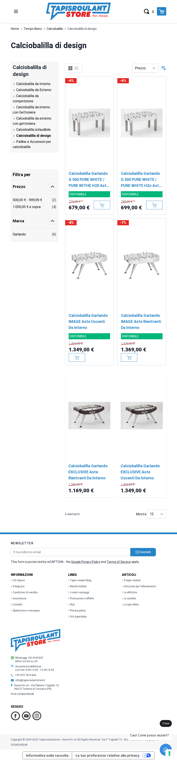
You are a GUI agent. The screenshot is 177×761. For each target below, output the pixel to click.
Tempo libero (33, 28)
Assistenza (19, 598)
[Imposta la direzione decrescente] (163, 68)
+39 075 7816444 (25, 675)
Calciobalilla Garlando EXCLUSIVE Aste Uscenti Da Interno (140, 472)
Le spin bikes (131, 604)
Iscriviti (145, 552)
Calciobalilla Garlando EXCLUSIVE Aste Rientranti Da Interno (88, 472)
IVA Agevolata (78, 616)
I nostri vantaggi (79, 592)
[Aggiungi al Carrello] (102, 205)
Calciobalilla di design (82, 28)
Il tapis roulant (132, 580)
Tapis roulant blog (80, 580)
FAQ (72, 604)
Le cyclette (130, 598)
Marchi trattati (78, 586)
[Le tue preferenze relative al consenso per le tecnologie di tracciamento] (169, 753)
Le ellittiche (130, 592)
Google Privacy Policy (85, 562)
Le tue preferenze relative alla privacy (107, 755)
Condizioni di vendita (25, 592)
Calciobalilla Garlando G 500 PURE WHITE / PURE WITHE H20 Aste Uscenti (89, 180)
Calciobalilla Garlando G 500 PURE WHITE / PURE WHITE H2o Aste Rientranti (141, 180)
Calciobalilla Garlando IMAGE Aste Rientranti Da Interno (141, 321)
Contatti (17, 604)
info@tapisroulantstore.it (30, 680)
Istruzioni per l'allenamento (140, 586)
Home (15, 28)
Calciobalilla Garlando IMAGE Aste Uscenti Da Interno (88, 321)
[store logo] (78, 11)
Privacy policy (78, 610)
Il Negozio (18, 586)
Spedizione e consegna (26, 610)
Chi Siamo (19, 580)
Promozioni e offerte (82, 598)
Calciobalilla (55, 28)
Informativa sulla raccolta (47, 755)
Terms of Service (119, 562)
